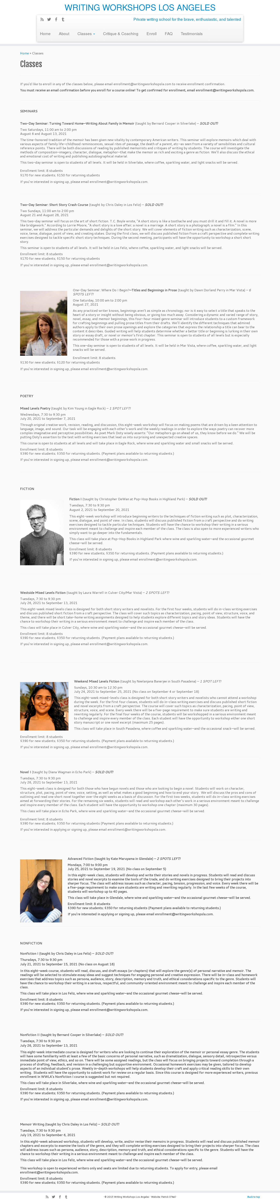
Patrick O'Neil (168, 1196)
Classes (85, 33)
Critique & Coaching (120, 33)
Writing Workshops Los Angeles (131, 1196)
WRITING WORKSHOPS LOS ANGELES (140, 7)
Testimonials (192, 33)
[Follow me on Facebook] (57, 20)
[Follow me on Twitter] (50, 20)
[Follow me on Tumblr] (64, 20)
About (64, 33)
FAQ (169, 33)
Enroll (152, 33)
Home (45, 33)
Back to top (253, 1196)
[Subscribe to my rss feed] (43, 20)
